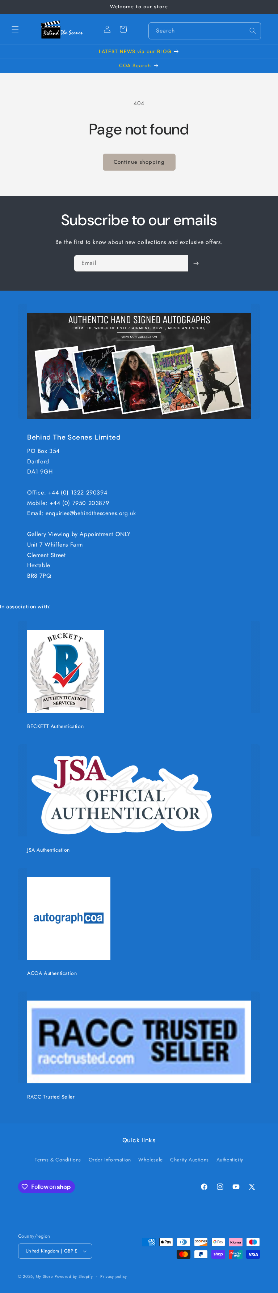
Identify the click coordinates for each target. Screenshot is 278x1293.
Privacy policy (113, 1276)
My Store (44, 1276)
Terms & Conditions (58, 1159)
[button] (15, 29)
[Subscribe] (196, 263)
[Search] (253, 31)
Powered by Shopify (74, 1276)
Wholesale (150, 1159)
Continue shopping (139, 162)
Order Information (110, 1159)
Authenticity (229, 1159)
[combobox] (205, 31)
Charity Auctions (189, 1159)
